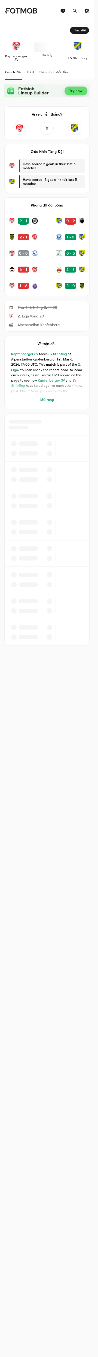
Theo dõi (79, 30)
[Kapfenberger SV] (19, 128)
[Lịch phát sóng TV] (63, 11)
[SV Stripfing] (74, 128)
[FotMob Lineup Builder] (47, 91)
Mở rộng (47, 400)
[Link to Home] (20, 11)
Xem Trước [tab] (13, 72)
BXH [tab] (30, 72)
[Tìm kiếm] (75, 11)
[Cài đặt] (87, 11)
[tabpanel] (47, 333)
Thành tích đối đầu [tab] (53, 72)
